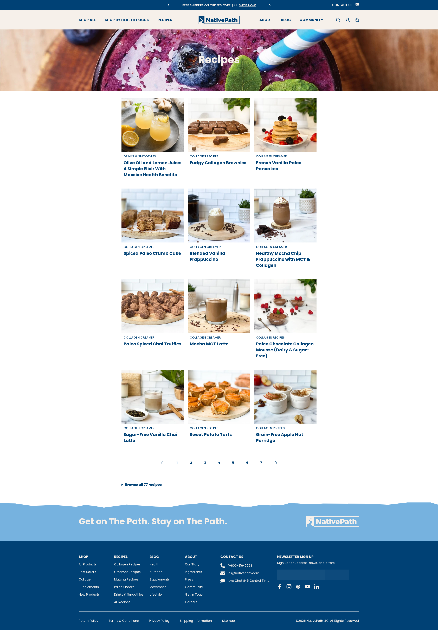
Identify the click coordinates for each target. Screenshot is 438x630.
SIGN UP (335, 574)
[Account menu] (348, 20)
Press (189, 579)
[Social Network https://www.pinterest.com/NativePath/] (298, 586)
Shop (83, 556)
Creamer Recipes (127, 572)
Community (311, 19)
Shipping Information (196, 621)
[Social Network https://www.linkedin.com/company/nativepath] (316, 586)
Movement (158, 587)
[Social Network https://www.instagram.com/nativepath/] (289, 586)
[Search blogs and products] (338, 20)
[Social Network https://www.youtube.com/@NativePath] (307, 586)
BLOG (154, 556)
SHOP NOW (172, 5)
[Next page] (276, 463)
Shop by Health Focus (127, 19)
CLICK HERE (256, 7)
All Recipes (122, 602)
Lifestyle (156, 594)
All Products (88, 564)
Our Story (192, 564)
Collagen (85, 579)
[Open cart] (357, 20)
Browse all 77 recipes (143, 484)
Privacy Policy (159, 621)
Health (154, 564)
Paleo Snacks (124, 587)
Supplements (89, 587)
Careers (191, 602)
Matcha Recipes (126, 579)
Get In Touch (194, 594)
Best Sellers (87, 572)
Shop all (87, 19)
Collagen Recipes (127, 564)
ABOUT (191, 556)
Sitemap (228, 621)
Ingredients (193, 572)
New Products (89, 594)
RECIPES (121, 556)
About (265, 19)
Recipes (165, 19)
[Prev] (168, 5)
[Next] (270, 5)
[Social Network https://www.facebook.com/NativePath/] (279, 586)
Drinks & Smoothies (129, 594)
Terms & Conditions (123, 621)
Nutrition (156, 572)
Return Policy (88, 621)
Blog (286, 19)
